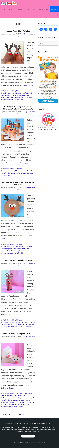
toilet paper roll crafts (24, 326)
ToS (15, 423)
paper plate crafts (7, 97)
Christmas (19, 91)
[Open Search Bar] (57, 15)
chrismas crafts (8, 246)
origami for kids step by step (11, 402)
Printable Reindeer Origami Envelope (18, 334)
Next (21, 414)
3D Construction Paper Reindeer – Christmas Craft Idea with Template (18, 108)
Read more (28, 85)
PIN (46, 29)
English (24, 436)
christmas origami (27, 398)
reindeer (4, 100)
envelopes (14, 400)
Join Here (54, 9)
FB (41, 29)
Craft (11, 9)
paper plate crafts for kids (23, 97)
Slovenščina (31, 436)
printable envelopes (15, 404)
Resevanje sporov (46, 423)
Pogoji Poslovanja (35, 423)
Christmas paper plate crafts (11, 95)
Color (27, 9)
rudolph (14, 326)
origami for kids (24, 400)
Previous (5, 414)
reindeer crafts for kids (15, 100)
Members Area (43, 9)
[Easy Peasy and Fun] (9, 3)
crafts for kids (26, 95)
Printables (8, 396)
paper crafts (15, 173)
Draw (20, 9)
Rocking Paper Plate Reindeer (18, 31)
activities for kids (9, 322)
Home (4, 9)
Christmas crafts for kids (24, 93)
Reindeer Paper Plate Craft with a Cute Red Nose (18, 183)
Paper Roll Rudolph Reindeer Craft (18, 260)
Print (34, 9)
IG (50, 29)
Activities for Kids (9, 91)
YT (55, 29)
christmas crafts (8, 93)
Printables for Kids (19, 396)
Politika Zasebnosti (22, 423)
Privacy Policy (9, 423)
